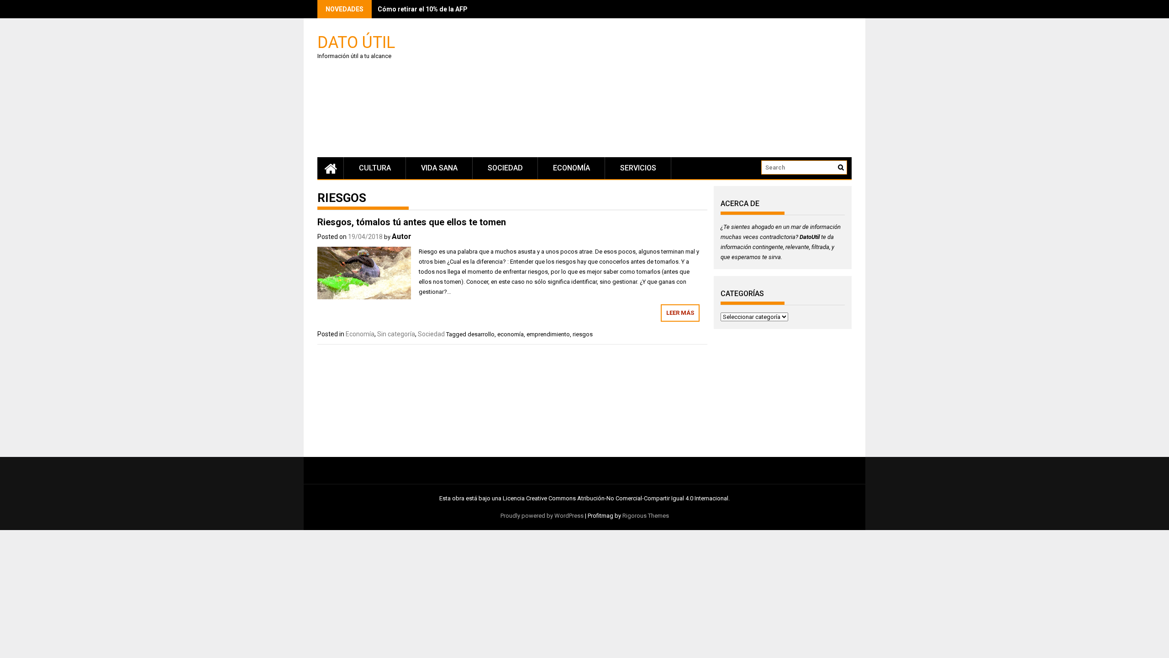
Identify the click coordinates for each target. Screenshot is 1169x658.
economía (510, 334)
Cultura (375, 168)
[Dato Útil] (330, 168)
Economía (571, 168)
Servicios (638, 168)
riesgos (583, 334)
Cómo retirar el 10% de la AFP (423, 9)
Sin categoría (396, 334)
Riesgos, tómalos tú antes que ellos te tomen (411, 222)
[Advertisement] (671, 89)
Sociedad (505, 168)
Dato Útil (356, 42)
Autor (401, 236)
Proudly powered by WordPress (542, 515)
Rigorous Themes (645, 515)
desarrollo (481, 334)
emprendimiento (548, 334)
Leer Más (680, 312)
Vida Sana (439, 168)
